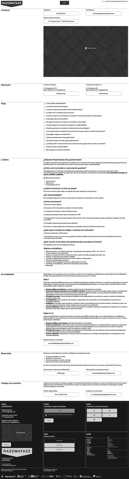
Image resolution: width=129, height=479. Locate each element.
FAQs (108, 442)
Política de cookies (16, 469)
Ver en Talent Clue (61, 394)
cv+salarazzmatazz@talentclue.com (103, 394)
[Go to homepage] (17, 452)
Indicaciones (61, 93)
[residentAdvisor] (109, 411)
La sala (88, 441)
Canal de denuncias (112, 458)
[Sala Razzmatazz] (11, 4)
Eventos (109, 452)
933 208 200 (61, 13)
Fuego (88, 449)
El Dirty (88, 452)
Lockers (109, 443)
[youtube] (94, 420)
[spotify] (94, 415)
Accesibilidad (110, 444)
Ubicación (109, 441)
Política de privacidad (6, 469)
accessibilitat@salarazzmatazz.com (87, 284)
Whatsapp (61, 373)
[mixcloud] (109, 415)
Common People (91, 455)
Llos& (53, 471)
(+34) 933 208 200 (6, 464)
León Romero (54, 469)
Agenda (89, 439)
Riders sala (110, 453)
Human (88, 450)
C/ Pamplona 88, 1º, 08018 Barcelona (61, 21)
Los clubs (89, 442)
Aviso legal (23, 469)
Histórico (89, 443)
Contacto (109, 439)
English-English (59, 449)
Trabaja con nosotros (112, 447)
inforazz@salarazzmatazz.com (103, 13)
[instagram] (94, 411)
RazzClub (89, 447)
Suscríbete (49, 420)
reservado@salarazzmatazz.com (103, 373)
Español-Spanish (59, 440)
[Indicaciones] (17, 432)
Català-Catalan (59, 445)
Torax (88, 451)
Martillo (49, 471)
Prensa (109, 451)
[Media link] (85, 51)
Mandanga (89, 453)
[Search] (103, 1)
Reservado (110, 445)
